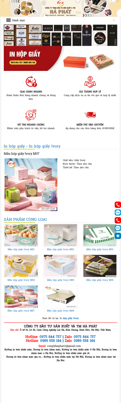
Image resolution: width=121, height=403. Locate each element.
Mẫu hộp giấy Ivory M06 (99, 279)
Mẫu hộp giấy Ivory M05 (60, 279)
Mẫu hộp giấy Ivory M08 (60, 310)
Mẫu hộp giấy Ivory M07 (21, 310)
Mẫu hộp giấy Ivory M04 (21, 279)
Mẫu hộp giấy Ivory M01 (21, 249)
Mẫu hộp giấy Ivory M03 (99, 249)
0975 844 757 (85, 336)
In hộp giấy (14, 146)
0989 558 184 (84, 340)
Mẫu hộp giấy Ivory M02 (60, 249)
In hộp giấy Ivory (44, 146)
